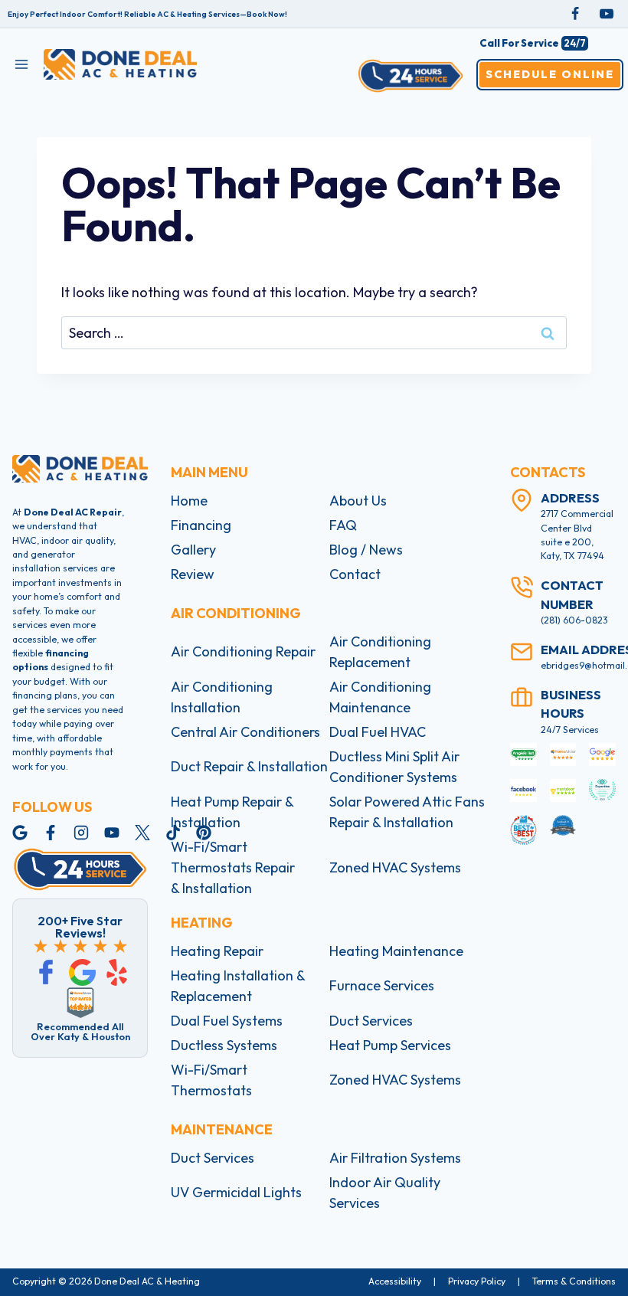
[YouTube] (606, 14)
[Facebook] (575, 14)
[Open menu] (22, 64)
